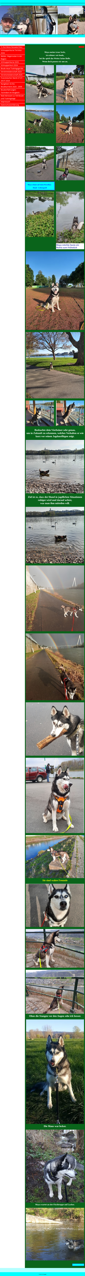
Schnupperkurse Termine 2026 (11, 51)
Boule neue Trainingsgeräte (12, 68)
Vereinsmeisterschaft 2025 (11, 75)
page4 (45, 1274)
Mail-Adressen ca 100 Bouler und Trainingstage (12, 97)
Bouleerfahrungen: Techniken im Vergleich (10, 91)
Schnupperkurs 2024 (9, 65)
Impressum (5, 101)
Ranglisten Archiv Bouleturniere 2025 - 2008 (11, 85)
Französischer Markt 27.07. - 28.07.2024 (12, 79)
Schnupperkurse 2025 (10, 62)
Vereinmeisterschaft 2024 (11, 71)
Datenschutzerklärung (10, 105)
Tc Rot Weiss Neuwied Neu (11, 47)
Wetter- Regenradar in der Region (11, 57)
